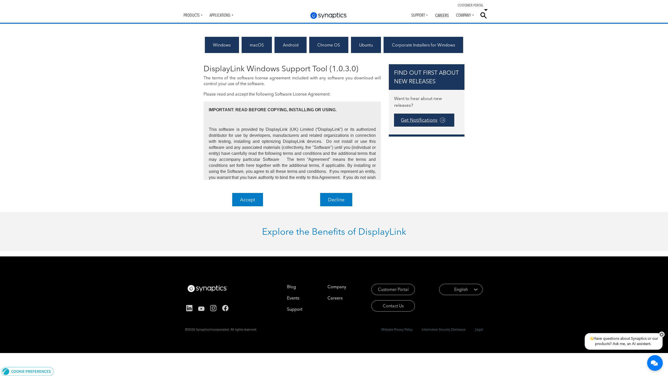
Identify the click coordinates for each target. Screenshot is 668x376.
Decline (336, 200)
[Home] (329, 15)
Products (191, 15)
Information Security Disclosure (444, 329)
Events (293, 298)
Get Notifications (419, 120)
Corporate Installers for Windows (423, 45)
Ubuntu (366, 45)
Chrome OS (328, 45)
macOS (257, 45)
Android (291, 45)
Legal (479, 329)
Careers (442, 15)
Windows (222, 45)
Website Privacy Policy (397, 329)
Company (463, 15)
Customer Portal (393, 289)
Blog (291, 286)
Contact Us (393, 305)
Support (418, 15)
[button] (27, 371)
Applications (220, 15)
